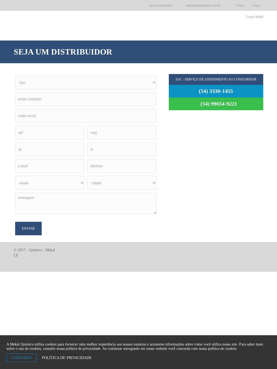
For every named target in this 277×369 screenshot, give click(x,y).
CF (16, 255)
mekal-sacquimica (160, 5)
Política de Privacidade (67, 358)
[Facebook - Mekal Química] (126, 5)
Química (61, 25)
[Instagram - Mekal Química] (136, 5)
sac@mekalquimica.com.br (202, 5)
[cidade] (122, 183)
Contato (251, 24)
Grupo (256, 5)
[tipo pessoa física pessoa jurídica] (86, 82)
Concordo (21, 358)
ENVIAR (28, 228)
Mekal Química (155, 24)
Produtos (188, 24)
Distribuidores (220, 24)
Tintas (240, 5)
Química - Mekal (42, 250)
